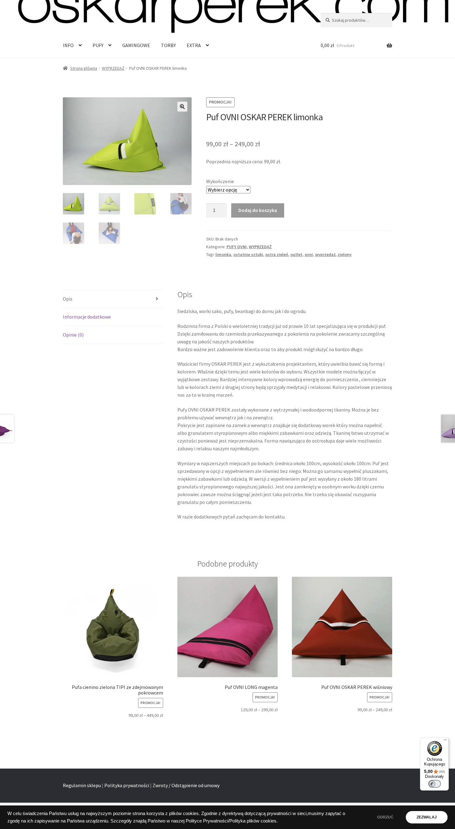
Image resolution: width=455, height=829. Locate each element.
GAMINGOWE (136, 45)
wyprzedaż (325, 254)
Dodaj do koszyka (257, 210)
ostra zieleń (276, 254)
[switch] (434, 783)
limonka (223, 254)
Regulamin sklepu (82, 785)
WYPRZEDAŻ (113, 68)
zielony (345, 254)
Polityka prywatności (126, 785)
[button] (182, 107)
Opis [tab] (67, 299)
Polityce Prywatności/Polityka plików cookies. (232, 820)
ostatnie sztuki (248, 254)
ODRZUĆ (385, 817)
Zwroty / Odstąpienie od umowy (186, 785)
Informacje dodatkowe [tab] (87, 317)
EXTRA (194, 45)
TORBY (168, 45)
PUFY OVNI (237, 246)
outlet (296, 254)
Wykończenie (220, 181)
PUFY (98, 45)
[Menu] (445, 741)
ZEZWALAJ (427, 817)
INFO (68, 45)
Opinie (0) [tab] (73, 335)
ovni (309, 254)
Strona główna (83, 68)
